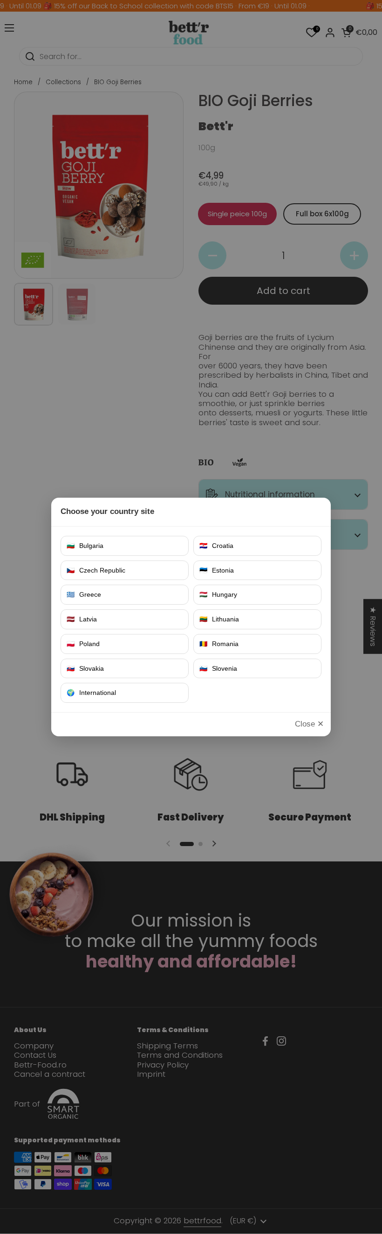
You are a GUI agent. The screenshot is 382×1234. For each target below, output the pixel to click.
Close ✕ (309, 724)
